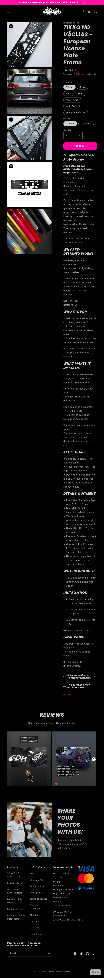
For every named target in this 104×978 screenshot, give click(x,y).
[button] (8, 11)
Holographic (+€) (75, 112)
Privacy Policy (37, 892)
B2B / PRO (35, 928)
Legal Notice (36, 934)
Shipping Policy (38, 880)
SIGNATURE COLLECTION (14, 875)
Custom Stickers (15, 909)
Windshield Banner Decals (14, 891)
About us (34, 915)
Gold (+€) (71, 106)
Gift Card (34, 921)
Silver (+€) (72, 100)
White (69, 87)
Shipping (80, 74)
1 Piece (70, 123)
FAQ (32, 873)
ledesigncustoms (47, 972)
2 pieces (86, 123)
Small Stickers (14, 883)
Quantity (67, 130)
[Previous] (11, 759)
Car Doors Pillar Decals (15, 901)
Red (68, 93)
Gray (82, 87)
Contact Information (36, 907)
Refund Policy (37, 886)
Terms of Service (38, 899)
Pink (80, 93)
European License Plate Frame (16, 917)
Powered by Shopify (62, 972)
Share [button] (70, 695)
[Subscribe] (49, 953)
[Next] (94, 759)
